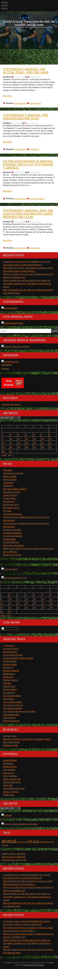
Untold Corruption (12, 529)
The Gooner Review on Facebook (19, 711)
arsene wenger (22, 842)
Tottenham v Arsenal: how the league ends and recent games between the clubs (28, 214)
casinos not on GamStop (13, 853)
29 (50, 447)
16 (3, 442)
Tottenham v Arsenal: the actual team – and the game (25, 71)
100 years (7, 470)
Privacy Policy (9, 498)
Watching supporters (13, 545)
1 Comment (34, 149)
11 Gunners (9, 645)
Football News (10, 766)
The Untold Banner (12, 514)
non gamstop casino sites (14, 859)
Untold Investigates (12, 532)
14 (42, 438)
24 (11, 447)
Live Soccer (8, 772)
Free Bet (7, 683)
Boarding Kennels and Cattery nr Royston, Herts (27, 739)
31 (11, 451)
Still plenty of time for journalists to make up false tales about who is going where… (28, 269)
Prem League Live (11, 779)
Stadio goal (8, 794)
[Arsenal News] (9, 308)
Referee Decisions (12, 782)
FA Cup (33, 841)
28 (42, 447)
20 (34, 442)
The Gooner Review (12, 708)
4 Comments (34, 248)
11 (19, 438)
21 (42, 442)
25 (19, 447)
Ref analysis (9, 501)
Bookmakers (9, 673)
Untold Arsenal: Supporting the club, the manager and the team (29, 23)
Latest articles (10, 495)
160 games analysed (13, 473)
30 (3, 451)
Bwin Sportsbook (11, 742)
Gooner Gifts (9, 686)
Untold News (9, 539)
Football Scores (10, 745)
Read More (7, 95)
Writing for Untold (12, 554)
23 (3, 447)
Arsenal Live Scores (11, 404)
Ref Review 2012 (11, 504)
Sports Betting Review (14, 788)
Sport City (8, 785)
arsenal (8, 841)
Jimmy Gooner (10, 689)
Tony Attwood (35, 77)
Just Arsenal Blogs (12, 695)
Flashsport (8, 763)
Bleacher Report (11, 670)
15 (50, 438)
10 (11, 438)
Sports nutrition (11, 791)
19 (27, 442)
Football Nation (10, 680)
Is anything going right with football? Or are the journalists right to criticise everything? (26, 263)
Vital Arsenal (9, 717)
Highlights (8, 485)
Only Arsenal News (12, 701)
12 (27, 438)
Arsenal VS (8, 667)
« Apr (4, 454)
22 (50, 442)
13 (34, 438)
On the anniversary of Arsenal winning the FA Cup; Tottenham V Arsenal (28, 164)
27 (34, 447)
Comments (8, 482)
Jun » (10, 454)
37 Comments (35, 103)
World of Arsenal (11, 720)
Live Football (9, 769)
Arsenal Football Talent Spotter (18, 658)
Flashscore (8, 676)
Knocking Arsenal (11, 492)
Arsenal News (10, 661)
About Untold (9, 476)
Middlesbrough (45, 842)
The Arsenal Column (13, 705)
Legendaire (8, 698)
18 (19, 442)
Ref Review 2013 (11, 507)
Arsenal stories (20, 103)
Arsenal (5, 368)
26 (27, 447)
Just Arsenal (9, 692)
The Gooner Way (11, 714)
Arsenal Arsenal (11, 648)
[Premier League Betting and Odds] (19, 824)
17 (11, 442)
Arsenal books (10, 479)
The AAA (7, 510)
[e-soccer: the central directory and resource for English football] (6, 815)
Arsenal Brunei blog (13, 654)
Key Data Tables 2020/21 (15, 488)
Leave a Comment (36, 198)
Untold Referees (11, 542)
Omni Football (10, 775)
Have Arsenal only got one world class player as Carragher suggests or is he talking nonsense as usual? (27, 283)
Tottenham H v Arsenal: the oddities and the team (25, 117)
